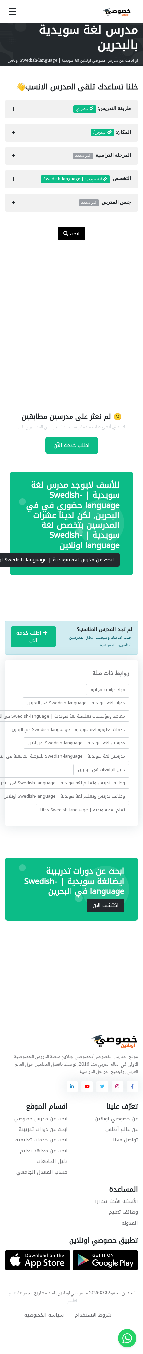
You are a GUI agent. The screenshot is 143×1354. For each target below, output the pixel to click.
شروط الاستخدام (93, 1315)
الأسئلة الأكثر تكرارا (116, 1201)
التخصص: (87, 179)
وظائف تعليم (123, 1212)
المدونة (130, 1223)
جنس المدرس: (106, 202)
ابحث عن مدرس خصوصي (41, 1118)
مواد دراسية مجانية (108, 689)
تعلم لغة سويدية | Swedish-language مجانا (82, 809)
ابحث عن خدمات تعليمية (41, 1139)
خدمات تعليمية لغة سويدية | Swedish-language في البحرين (67, 729)
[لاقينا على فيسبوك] (132, 1086)
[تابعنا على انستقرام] (117, 1086)
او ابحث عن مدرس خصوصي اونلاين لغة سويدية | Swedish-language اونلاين (73, 60)
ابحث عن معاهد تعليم (44, 1150)
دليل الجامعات (52, 1161)
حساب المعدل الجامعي (42, 1172)
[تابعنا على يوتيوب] (87, 1086)
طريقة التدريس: (103, 109)
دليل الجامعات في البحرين (101, 769)
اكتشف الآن (106, 905)
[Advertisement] (71, 322)
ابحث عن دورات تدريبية (43, 1129)
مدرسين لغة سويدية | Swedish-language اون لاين (76, 743)
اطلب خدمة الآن (72, 445)
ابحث (74, 233)
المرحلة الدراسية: (103, 155)
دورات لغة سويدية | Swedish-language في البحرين (76, 703)
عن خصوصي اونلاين (116, 1118)
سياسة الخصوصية (44, 1315)
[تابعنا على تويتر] (102, 1086)
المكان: (112, 132)
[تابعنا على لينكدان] (72, 1086)
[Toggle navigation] (12, 11)
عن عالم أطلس (121, 1129)
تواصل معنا (125, 1139)
